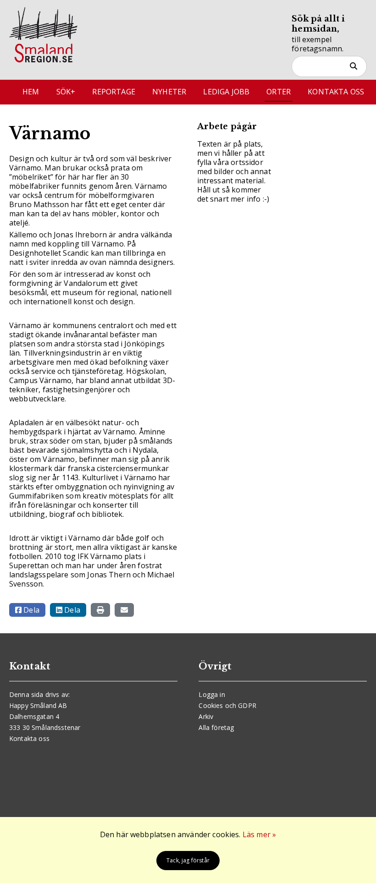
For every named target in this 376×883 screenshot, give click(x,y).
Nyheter (169, 92)
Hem (30, 92)
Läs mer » (259, 834)
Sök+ (66, 92)
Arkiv (206, 716)
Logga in (212, 694)
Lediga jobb (226, 92)
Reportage (113, 92)
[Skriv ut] (100, 610)
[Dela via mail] (124, 610)
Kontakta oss (336, 92)
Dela (30, 610)
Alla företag (216, 727)
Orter (278, 92)
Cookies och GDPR (227, 705)
